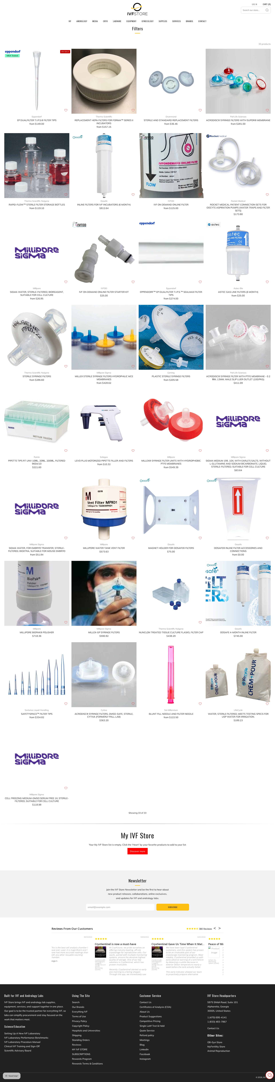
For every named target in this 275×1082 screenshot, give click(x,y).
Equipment (131, 21)
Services (176, 21)
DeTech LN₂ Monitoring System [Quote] (170, 961)
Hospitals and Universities (86, 1030)
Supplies (163, 21)
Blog (142, 1044)
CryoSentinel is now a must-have (72, 944)
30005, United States (218, 1010)
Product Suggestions (151, 1016)
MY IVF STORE (79, 1049)
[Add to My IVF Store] (65, 110)
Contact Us (145, 1002)
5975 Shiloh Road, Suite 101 (222, 1002)
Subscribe (172, 907)
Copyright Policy (80, 1025)
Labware (117, 21)
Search (75, 1002)
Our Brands (78, 1007)
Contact (202, 21)
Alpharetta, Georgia (218, 1006)
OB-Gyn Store (214, 1042)
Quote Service (147, 1030)
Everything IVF (80, 1011)
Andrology (81, 21)
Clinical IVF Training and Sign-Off (22, 1046)
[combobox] (256, 10)
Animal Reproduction (218, 1050)
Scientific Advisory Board (17, 1050)
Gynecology (148, 21)
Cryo (105, 21)
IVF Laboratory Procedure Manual (22, 1042)
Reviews (76, 1044)
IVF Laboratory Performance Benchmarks (26, 1037)
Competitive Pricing (150, 1021)
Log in (254, 4)
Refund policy (147, 1035)
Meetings (145, 1040)
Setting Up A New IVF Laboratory (22, 1033)
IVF (70, 21)
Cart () (267, 4)
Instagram (145, 1058)
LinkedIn (144, 1049)
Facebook (145, 1054)
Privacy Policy (79, 1021)
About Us (145, 1011)
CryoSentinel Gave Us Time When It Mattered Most (140, 944)
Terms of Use (79, 1016)
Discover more (137, 851)
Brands (189, 21)
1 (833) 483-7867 (217, 1021)
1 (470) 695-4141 (217, 1017)
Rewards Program (82, 1058)
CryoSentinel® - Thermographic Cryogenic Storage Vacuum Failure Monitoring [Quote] (57, 964)
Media (95, 21)
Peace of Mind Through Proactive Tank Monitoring (197, 944)
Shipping (76, 1035)
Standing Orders (81, 1040)
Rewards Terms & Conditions (87, 1063)
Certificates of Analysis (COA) (155, 1007)
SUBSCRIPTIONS (81, 1054)
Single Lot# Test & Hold (152, 1025)
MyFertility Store (216, 1046)
